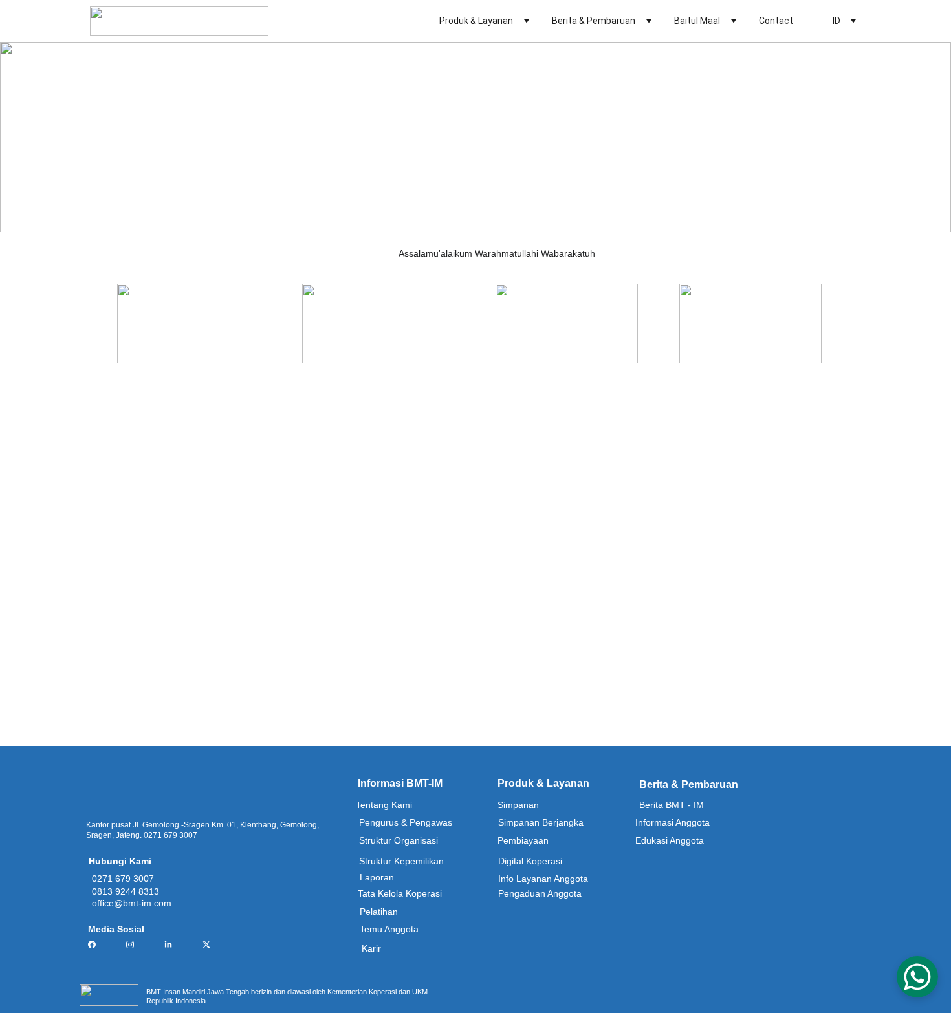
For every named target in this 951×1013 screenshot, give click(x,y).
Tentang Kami (384, 805)
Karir (371, 948)
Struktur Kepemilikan (401, 861)
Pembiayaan (523, 840)
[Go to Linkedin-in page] (174, 944)
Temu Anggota (389, 929)
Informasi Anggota (672, 822)
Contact (776, 21)
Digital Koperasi (530, 861)
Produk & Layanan (476, 21)
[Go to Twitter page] (206, 944)
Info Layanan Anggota (543, 878)
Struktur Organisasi (398, 840)
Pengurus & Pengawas (405, 822)
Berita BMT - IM (671, 805)
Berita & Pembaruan (593, 21)
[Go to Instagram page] (136, 944)
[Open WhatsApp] (917, 976)
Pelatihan (379, 911)
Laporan (377, 877)
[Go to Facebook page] (98, 944)
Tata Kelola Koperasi (400, 893)
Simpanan (518, 805)
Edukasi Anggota (669, 840)
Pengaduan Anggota (540, 893)
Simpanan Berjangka (541, 822)
